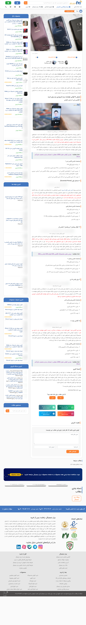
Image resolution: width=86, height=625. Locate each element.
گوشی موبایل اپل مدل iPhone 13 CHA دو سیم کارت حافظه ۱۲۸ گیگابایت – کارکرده (13, 330)
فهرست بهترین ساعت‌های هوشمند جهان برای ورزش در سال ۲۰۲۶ (13, 264)
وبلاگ (77, 11)
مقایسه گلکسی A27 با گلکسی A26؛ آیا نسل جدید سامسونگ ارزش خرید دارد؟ (14, 397)
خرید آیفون (32, 578)
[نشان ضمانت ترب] (78, 526)
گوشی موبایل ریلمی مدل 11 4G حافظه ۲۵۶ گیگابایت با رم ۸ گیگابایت (13, 314)
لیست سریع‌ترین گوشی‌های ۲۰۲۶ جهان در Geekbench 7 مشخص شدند (13, 284)
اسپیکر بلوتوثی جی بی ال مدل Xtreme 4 (13, 72)
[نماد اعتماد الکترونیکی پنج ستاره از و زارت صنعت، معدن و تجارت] (73, 526)
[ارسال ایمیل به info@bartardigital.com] (8, 2)
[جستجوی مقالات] (7, 410)
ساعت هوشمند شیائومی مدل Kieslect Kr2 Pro (13, 354)
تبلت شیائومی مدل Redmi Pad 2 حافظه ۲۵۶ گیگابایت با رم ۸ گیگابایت (13, 141)
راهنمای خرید (35, 53)
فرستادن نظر (72, 451)
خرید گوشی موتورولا (14, 578)
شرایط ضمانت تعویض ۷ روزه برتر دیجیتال (23, 562)
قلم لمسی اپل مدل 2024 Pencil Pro (14, 86)
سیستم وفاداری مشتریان (63, 7)
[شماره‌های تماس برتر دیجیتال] (6, 7)
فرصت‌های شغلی (63, 568)
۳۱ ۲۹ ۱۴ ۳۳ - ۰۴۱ (46, 509)
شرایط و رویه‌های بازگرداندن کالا (63, 578)
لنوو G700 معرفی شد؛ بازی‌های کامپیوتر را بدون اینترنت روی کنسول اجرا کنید (13, 197)
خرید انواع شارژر (14, 586)
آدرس (27, 7)
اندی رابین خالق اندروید (67, 190)
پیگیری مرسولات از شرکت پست (63, 581)
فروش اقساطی (48, 7)
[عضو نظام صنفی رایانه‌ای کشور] (65, 536)
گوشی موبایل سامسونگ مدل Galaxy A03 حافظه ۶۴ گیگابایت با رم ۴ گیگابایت (13, 346)
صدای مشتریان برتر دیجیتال (63, 586)
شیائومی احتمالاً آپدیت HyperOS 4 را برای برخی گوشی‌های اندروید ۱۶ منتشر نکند (14, 220)
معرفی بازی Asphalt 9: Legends (15, 391)
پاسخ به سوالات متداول (63, 560)
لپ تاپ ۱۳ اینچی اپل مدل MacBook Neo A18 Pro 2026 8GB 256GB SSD (13, 57)
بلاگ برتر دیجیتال (36, 7)
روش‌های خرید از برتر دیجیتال (23, 557)
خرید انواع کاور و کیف (33, 589)
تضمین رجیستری (63, 575)
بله (60, 398)
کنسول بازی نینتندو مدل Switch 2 (14, 29)
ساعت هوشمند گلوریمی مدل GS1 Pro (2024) (13, 149)
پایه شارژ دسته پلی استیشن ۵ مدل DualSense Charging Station (14, 173)
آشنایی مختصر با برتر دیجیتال (63, 557)
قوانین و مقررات (23, 568)
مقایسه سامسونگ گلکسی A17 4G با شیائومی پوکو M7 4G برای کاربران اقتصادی (14, 372)
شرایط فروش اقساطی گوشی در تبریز (22, 560)
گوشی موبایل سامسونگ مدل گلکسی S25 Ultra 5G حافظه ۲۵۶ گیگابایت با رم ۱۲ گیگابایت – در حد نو (13, 21)
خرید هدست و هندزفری (14, 584)
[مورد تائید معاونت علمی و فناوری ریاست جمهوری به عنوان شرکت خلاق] (74, 536)
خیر (53, 398)
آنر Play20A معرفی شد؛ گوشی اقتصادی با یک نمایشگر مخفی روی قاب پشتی (13, 243)
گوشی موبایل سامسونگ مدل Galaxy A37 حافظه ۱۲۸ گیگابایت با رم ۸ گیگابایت (13, 50)
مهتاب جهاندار (61, 61)
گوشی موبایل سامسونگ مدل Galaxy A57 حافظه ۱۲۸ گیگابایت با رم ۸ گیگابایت (13, 43)
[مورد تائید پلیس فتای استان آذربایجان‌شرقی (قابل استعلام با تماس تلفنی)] (70, 546)
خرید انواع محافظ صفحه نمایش (14, 589)
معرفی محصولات (69, 11)
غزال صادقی (48, 61)
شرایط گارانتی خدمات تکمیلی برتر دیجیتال (23, 565)
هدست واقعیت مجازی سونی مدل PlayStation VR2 (14, 156)
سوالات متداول (8, 509)
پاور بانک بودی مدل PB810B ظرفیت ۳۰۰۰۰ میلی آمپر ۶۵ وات (14, 64)
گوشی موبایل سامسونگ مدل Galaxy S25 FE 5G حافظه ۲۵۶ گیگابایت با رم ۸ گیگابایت (13, 110)
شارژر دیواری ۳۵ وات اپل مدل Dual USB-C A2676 (14, 79)
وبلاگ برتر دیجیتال (76, 498)
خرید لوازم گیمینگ (32, 584)
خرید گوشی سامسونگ (32, 575)
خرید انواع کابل (32, 586)
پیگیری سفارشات (63, 584)
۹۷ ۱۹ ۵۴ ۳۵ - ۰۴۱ (24, 509)
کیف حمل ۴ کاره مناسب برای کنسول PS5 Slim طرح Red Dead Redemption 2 (13, 126)
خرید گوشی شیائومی (14, 575)
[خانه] (80, 11)
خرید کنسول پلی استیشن (14, 581)
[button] (5, 493)
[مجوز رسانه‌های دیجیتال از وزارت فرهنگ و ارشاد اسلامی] (65, 526)
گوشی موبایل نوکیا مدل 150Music (14, 305)
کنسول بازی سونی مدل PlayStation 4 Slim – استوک (13, 164)
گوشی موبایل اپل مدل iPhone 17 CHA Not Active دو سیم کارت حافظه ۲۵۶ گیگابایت (13, 100)
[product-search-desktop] (25, 2)
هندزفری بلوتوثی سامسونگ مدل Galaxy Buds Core (13, 92)
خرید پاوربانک (32, 581)
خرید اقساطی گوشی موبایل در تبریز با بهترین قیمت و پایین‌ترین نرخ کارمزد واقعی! (15, 379)
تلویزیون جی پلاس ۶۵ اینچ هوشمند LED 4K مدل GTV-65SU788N (13, 35)
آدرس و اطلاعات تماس (63, 562)
